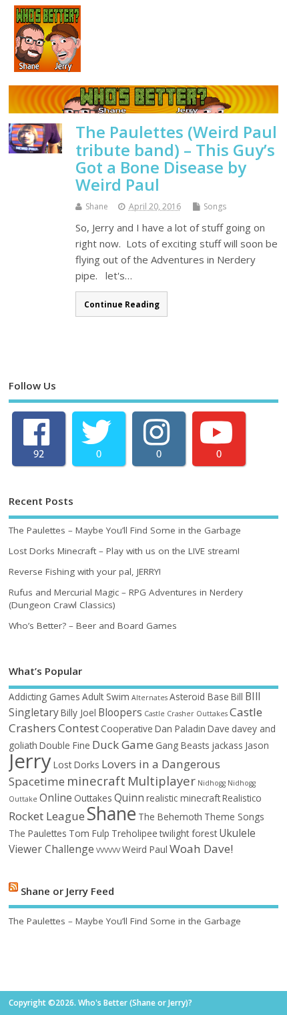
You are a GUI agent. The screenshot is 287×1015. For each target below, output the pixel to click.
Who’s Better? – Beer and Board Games (93, 626)
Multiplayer (161, 780)
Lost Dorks (76, 764)
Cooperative (127, 728)
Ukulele (237, 833)
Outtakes (93, 798)
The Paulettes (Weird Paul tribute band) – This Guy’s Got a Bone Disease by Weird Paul (176, 158)
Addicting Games (44, 696)
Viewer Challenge (51, 849)
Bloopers (120, 712)
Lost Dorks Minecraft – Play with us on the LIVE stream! (124, 551)
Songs (215, 206)
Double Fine (64, 745)
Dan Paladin (180, 728)
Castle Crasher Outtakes (186, 713)
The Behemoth (170, 816)
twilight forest (188, 833)
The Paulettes (38, 833)
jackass (227, 745)
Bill (237, 696)
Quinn (129, 797)
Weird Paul (145, 849)
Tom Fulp (89, 833)
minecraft (96, 780)
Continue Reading (122, 304)
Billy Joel (78, 712)
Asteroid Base (199, 696)
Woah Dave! (201, 848)
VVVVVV (108, 850)
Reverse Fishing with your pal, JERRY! (85, 572)
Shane (96, 206)
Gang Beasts (183, 745)
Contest (78, 728)
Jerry (30, 761)
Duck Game (123, 744)
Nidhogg (212, 783)
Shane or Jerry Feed (67, 890)
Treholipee (134, 833)
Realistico (242, 798)
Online (55, 797)
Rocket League (47, 816)
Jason (257, 745)
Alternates (149, 697)
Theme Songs (234, 816)
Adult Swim (105, 696)
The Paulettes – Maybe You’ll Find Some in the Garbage (125, 530)
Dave (219, 728)
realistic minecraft (183, 798)
